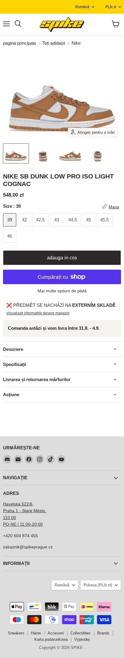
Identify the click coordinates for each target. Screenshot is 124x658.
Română (82, 7)
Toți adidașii (53, 43)
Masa (114, 206)
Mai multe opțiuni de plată (62, 290)
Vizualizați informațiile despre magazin (38, 313)
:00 (40, 524)
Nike (76, 43)
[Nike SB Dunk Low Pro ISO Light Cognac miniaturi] (16, 153)
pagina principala (19, 43)
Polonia (98, 585)
